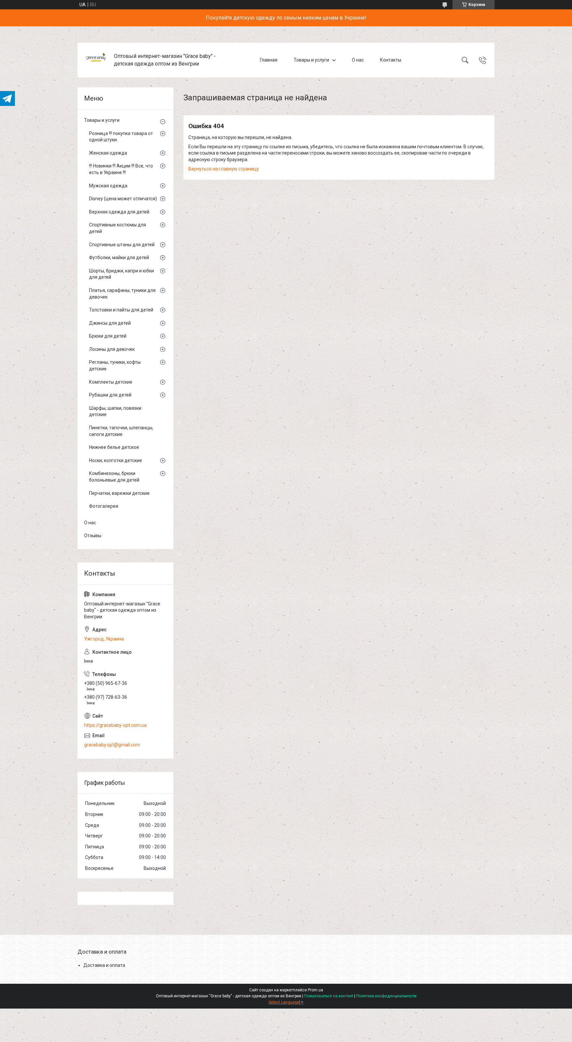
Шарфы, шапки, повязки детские (115, 411)
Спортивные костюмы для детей (117, 228)
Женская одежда (108, 153)
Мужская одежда (108, 185)
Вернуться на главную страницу (223, 168)
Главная (268, 60)
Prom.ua (315, 990)
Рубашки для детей (110, 395)
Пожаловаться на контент (328, 996)
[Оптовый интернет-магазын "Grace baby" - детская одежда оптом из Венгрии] (96, 60)
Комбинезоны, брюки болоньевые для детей (114, 477)
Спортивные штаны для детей (122, 244)
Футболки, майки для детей (119, 257)
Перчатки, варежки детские (119, 493)
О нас (358, 60)
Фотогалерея (103, 506)
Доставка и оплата (104, 965)
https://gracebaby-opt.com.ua (115, 725)
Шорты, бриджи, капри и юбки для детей (121, 274)
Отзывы (92, 535)
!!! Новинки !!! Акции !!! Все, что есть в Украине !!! (121, 169)
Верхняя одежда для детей (119, 211)
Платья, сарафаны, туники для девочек (122, 294)
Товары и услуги (311, 60)
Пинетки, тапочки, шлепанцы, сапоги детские (121, 431)
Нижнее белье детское (114, 447)
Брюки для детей (107, 336)
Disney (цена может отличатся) (123, 198)
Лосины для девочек (112, 349)
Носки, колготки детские (115, 460)
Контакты (390, 60)
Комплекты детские (110, 382)
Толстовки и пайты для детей (121, 309)
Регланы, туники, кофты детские (115, 365)
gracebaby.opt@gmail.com (112, 744)
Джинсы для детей (110, 323)
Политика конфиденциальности (386, 996)
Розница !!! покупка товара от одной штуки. (121, 137)
